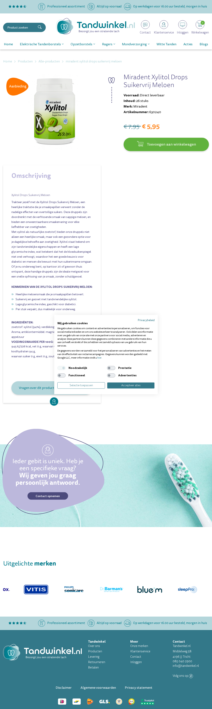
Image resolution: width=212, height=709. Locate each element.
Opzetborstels (81, 44)
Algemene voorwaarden (98, 687)
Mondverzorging (134, 44)
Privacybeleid (146, 320)
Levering (93, 657)
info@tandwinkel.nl (186, 666)
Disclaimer (64, 687)
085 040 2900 (182, 661)
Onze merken (139, 646)
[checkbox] (61, 368)
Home (8, 44)
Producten (95, 651)
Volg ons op (181, 676)
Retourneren (96, 662)
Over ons (94, 646)
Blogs (204, 44)
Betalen (93, 667)
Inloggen (136, 662)
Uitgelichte (29, 563)
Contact (135, 657)
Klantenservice (140, 651)
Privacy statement (138, 687)
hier (99, 357)
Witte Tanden (166, 44)
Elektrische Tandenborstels (40, 44)
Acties (188, 44)
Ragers (107, 44)
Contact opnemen (48, 496)
